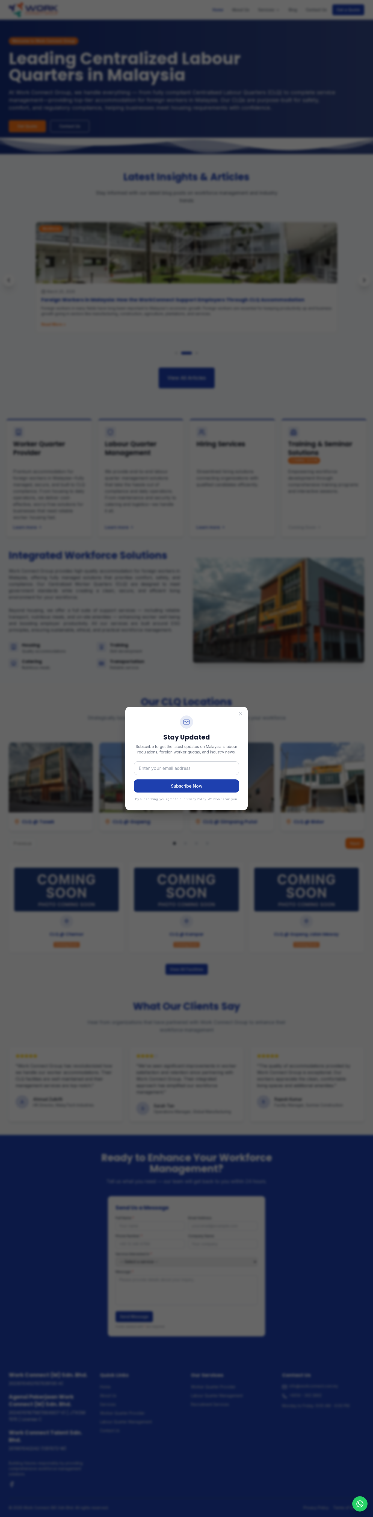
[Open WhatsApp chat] (360, 1504)
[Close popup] (240, 714)
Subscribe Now (186, 786)
